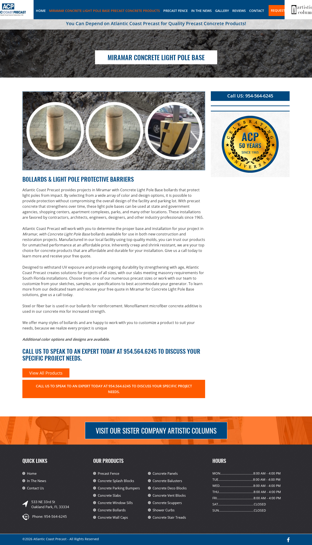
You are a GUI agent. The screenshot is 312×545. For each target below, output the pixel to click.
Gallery (222, 10)
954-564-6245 (55, 516)
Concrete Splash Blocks (116, 480)
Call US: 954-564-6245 (250, 96)
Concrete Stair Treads (169, 517)
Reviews (239, 10)
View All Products (46, 373)
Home (41, 10)
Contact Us (35, 488)
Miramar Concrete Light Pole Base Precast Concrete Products (104, 10)
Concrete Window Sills (115, 502)
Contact (256, 10)
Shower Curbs (164, 510)
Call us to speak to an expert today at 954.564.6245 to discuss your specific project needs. (114, 389)
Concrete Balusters (167, 480)
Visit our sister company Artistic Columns (156, 430)
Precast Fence (175, 10)
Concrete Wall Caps (113, 517)
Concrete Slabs (109, 495)
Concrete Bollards (112, 510)
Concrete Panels (165, 473)
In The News (201, 10)
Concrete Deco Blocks (170, 488)
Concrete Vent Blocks (169, 495)
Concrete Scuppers (167, 502)
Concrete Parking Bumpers (119, 488)
